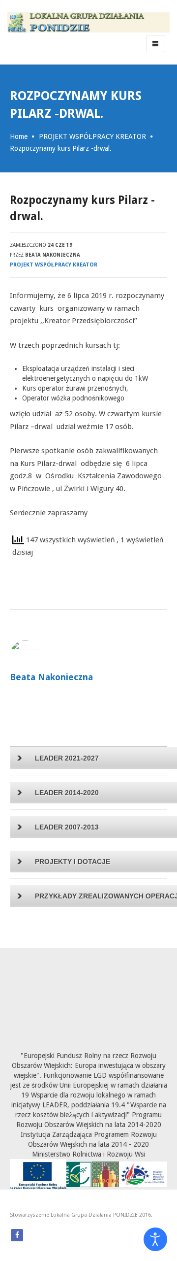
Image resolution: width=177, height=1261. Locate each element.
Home (19, 136)
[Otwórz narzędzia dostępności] (155, 1239)
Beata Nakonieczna (52, 255)
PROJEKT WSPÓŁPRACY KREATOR (92, 136)
